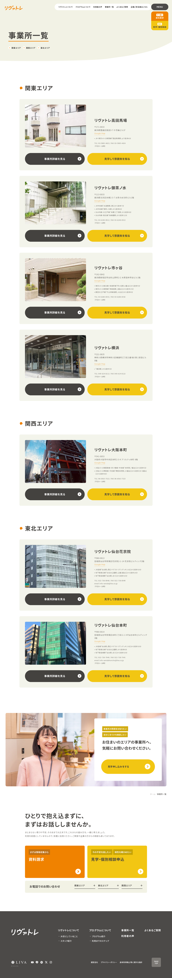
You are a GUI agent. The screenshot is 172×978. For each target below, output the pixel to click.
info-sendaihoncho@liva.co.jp (112, 660)
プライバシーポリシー (109, 962)
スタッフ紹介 (66, 940)
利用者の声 (127, 936)
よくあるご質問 (152, 930)
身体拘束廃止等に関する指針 (131, 962)
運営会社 (94, 962)
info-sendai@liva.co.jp (109, 583)
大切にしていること (69, 936)
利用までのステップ (100, 940)
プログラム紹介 (98, 936)
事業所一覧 (127, 930)
